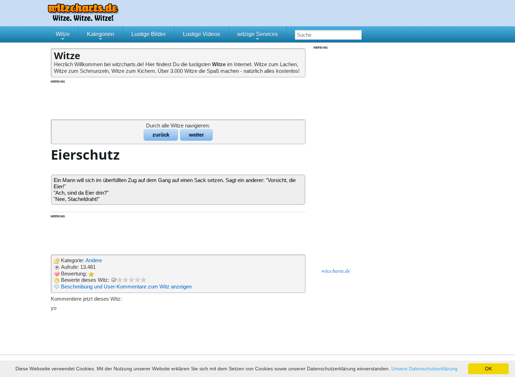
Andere (93, 260)
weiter (196, 135)
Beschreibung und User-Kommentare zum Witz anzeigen (126, 286)
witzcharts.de (336, 270)
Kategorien (100, 36)
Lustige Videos (201, 34)
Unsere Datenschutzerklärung (424, 368)
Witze (63, 36)
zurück (160, 135)
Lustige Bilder (148, 34)
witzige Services (257, 36)
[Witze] (83, 19)
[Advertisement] (179, 99)
